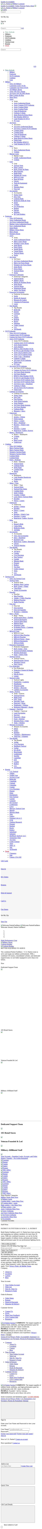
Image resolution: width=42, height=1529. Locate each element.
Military (8, 34)
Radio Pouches (19, 602)
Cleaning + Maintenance (22, 734)
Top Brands (13, 306)
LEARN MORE (33, 1397)
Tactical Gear (9, 42)
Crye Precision (19, 555)
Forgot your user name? (25, 1434)
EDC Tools (18, 699)
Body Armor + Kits (20, 649)
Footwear (8, 36)
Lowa (16, 315)
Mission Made (18, 561)
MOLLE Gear (19, 177)
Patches (16, 210)
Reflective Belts (19, 528)
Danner (16, 312)
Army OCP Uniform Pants (23, 354)
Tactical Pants (18, 464)
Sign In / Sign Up (11, 1289)
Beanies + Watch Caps (21, 425)
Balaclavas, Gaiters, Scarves (23, 430)
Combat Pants (18, 132)
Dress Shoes (18, 247)
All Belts (17, 530)
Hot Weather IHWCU (21, 117)
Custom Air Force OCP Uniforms (20, 337)
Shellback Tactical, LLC (17, 836)
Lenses (16, 676)
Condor (16, 553)
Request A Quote (11, 1291)
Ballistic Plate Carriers (21, 584)
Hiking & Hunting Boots (22, 282)
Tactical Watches (19, 545)
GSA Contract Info (11, 1317)
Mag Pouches (18, 171)
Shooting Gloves (19, 662)
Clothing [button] (8, 444)
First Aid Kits (18, 608)
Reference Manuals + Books (23, 707)
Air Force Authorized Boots (23, 127)
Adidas (11, 773)
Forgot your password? (9, 1434)
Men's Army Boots (20, 241)
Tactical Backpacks (20, 619)
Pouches (12, 592)
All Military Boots (15, 89)
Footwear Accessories (16, 292)
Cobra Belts (18, 526)
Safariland (12, 832)
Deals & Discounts (11, 1302)
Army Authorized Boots (22, 103)
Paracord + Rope (19, 703)
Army (11, 99)
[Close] (18, 1410)
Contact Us (9, 1311)
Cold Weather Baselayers (22, 477)
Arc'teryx (17, 551)
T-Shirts (16, 152)
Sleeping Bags (19, 187)
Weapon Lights (19, 686)
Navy (11, 146)
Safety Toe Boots (20, 290)
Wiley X (12, 845)
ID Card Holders (19, 214)
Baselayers (13, 473)
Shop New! (13, 97)
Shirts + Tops (14, 483)
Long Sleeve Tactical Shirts (23, 497)
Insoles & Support (20, 298)
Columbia (12, 785)
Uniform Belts (18, 199)
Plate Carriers (18, 167)
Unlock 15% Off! (15, 857)
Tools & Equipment (20, 183)
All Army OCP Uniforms (22, 360)
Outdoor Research (15, 822)
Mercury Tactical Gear (17, 808)
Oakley (16, 317)
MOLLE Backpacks (21, 641)
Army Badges (18, 347)
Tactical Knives (19, 695)
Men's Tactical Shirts (16, 450)
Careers (7, 1276)
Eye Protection (19, 206)
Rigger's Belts (18, 524)
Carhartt (12, 783)
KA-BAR (17, 750)
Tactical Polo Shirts (20, 489)
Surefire (16, 756)
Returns (22, 6)
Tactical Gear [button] (9, 577)
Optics (16, 730)
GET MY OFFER (7, 1252)
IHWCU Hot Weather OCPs (23, 349)
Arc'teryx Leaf (14, 777)
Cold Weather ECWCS (22, 119)
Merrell (11, 810)
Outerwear (13, 413)
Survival (16, 715)
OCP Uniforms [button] (10, 331)
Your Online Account (12, 1285)
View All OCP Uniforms (17, 333)
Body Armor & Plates (21, 169)
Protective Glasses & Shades (23, 670)
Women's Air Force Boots (22, 265)
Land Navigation (19, 713)
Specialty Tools (19, 701)
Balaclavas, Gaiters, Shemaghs (24, 541)
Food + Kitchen (19, 719)
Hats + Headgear (19, 423)
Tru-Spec (17, 567)
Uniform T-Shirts (19, 113)
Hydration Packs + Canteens (23, 627)
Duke (11, 793)
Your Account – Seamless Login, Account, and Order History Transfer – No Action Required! (19, 1157)
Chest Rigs (17, 588)
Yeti (10, 847)
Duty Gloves (18, 664)
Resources (8, 1319)
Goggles (16, 672)
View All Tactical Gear (17, 579)
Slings (16, 729)
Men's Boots (13, 232)
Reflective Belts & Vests (22, 201)
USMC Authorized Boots (22, 158)
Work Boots (18, 284)
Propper (16, 563)
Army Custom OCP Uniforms (24, 105)
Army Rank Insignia (21, 345)
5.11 (15, 327)
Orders (17, 6)
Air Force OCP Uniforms (18, 366)
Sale (10, 855)
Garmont (17, 314)
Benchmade (18, 752)
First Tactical (18, 557)
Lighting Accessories (21, 690)
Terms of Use (5, 1337)
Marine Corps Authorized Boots (20, 224)
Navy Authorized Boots (22, 150)
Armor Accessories (20, 590)
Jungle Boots (18, 249)
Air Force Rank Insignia (22, 372)
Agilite (16, 742)
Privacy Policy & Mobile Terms (20, 1266)
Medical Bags (18, 623)
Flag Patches (18, 399)
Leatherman (18, 754)
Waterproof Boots (20, 288)
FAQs (7, 1313)
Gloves (16, 181)
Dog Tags (17, 197)
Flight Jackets (18, 419)
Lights (16, 185)
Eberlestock (13, 795)
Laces (16, 304)
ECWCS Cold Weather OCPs (24, 351)
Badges (16, 208)
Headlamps (17, 684)
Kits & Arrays (18, 674)
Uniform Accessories (16, 391)
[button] (21, 15)
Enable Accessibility (8, 2)
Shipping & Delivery (12, 1304)
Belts (11, 520)
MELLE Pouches (20, 637)
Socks (16, 202)
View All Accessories (21, 536)
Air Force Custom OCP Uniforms (25, 128)
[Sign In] (21, 26)
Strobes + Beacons (20, 688)
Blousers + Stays (19, 411)
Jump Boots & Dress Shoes (23, 115)
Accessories (13, 191)
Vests (15, 512)
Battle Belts (18, 173)
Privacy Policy (15, 1337)
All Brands (17, 329)
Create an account (22, 1439)
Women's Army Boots (21, 243)
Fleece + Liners (19, 421)
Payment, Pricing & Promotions (24, 1339)
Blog (7, 1278)
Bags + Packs (14, 614)
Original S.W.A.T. (15, 818)
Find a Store (30, 6)
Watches (16, 212)
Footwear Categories (16, 275)
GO (22, 28)
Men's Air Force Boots (21, 263)
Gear (11, 80)
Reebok (16, 319)
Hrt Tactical (13, 803)
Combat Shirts (18, 130)
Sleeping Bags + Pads (21, 721)
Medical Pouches (19, 600)
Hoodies (16, 499)
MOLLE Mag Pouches (22, 635)
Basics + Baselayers (16, 432)
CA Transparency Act (28, 1399)
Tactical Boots (18, 278)
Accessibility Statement (29, 1337)
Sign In (3, 1436)
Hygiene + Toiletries (21, 612)
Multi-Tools (18, 697)
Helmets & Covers (20, 175)
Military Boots (19, 280)
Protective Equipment (16, 645)
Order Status (9, 1298)
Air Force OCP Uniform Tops (24, 380)
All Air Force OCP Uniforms (23, 388)
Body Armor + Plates (21, 586)
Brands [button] (7, 769)
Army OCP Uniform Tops (23, 353)
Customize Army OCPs (17, 86)
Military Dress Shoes (16, 230)
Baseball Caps (18, 540)
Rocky (16, 321)
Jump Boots (13, 228)
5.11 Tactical (13, 771)
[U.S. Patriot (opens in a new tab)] (6, 4)
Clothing (8, 40)
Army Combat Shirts (21, 107)
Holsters (16, 732)
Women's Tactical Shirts (17, 454)
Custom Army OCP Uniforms (19, 335)
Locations (8, 1274)
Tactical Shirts (18, 487)
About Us (8, 1272)
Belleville (17, 310)
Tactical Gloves (14, 656)
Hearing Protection (20, 653)
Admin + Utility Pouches (22, 598)
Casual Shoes (18, 251)
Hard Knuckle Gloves (21, 660)
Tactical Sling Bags (20, 621)
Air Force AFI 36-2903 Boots (19, 93)
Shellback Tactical (20, 746)
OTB (11, 820)
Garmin (16, 559)
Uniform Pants (19, 466)
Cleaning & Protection (21, 302)
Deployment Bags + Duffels (23, 617)
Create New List (26, 1466)
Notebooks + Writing (21, 705)
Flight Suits (18, 140)
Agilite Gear (13, 775)
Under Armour (19, 325)
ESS (15, 760)
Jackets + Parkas (19, 417)
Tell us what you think (8, 1244)
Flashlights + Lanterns (21, 682)
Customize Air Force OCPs (18, 88)
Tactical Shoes (19, 253)
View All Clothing (15, 446)
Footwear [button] (8, 216)
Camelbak (17, 758)
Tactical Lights (14, 678)
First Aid (17, 189)
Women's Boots (14, 234)
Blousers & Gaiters (20, 300)
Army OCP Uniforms (16, 339)
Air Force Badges (20, 374)
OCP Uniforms (10, 38)
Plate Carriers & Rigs (16, 95)
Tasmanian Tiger (15, 838)
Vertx (15, 571)
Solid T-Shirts (18, 493)
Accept (8, 1335)
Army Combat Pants (21, 109)
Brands (7, 44)
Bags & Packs (18, 179)
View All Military (15, 84)
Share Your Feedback (12, 1315)
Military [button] (8, 82)
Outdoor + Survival (16, 709)
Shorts (16, 471)
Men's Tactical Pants (16, 448)
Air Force (12, 123)
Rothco (16, 565)
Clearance (12, 853)
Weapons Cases (19, 625)
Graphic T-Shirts (19, 495)
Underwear (17, 442)
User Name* (5, 1429)
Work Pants (18, 467)
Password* (4, 1431)
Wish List (8, 1287)
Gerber (16, 748)
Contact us (16, 1443)
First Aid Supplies (20, 610)
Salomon (17, 323)
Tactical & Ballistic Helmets (23, 651)
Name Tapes (18, 195)
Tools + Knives (14, 692)
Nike (11, 814)
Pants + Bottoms (15, 460)
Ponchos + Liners (20, 428)
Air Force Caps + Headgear (23, 384)
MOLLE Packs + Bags (22, 639)
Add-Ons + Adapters (21, 736)
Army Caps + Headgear (22, 356)
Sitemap (38, 1339)
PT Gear (17, 121)
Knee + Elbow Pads (20, 655)
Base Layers (18, 440)
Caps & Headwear (20, 111)
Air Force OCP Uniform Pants (24, 382)
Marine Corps (14, 154)
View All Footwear (16, 218)
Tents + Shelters (19, 723)
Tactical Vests (18, 165)
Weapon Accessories (16, 725)
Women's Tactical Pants (17, 452)
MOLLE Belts (19, 643)
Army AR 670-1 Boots (17, 91)
